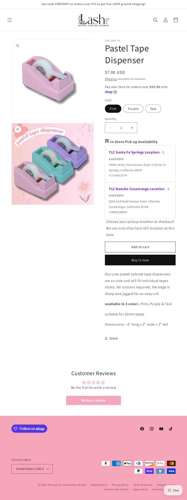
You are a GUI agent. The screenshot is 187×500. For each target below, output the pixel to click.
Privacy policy (120, 484)
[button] (10, 20)
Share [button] (113, 338)
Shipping (111, 78)
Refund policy (99, 484)
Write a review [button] (93, 400)
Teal (153, 109)
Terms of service (142, 484)
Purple (133, 109)
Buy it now (140, 260)
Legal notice (140, 489)
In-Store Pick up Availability (134, 141)
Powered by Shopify (75, 484)
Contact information (116, 489)
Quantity (110, 119)
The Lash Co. (55, 484)
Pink (113, 109)
